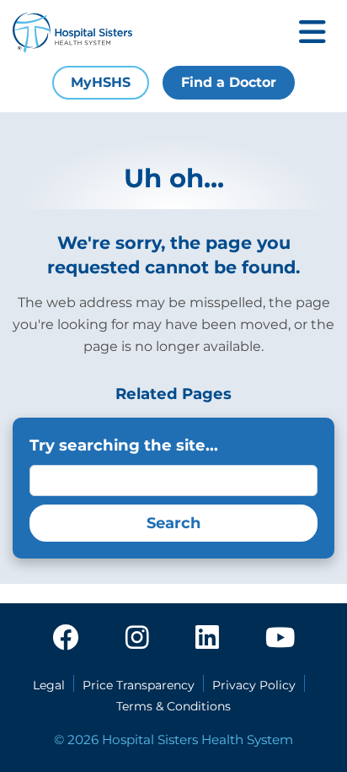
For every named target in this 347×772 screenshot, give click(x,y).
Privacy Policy (254, 685)
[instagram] (137, 638)
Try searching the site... (123, 445)
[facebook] (65, 638)
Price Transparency (139, 685)
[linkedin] (207, 638)
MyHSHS (101, 82)
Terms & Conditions (173, 706)
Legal (49, 685)
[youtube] (280, 638)
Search (173, 523)
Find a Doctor (228, 82)
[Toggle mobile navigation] (312, 33)
